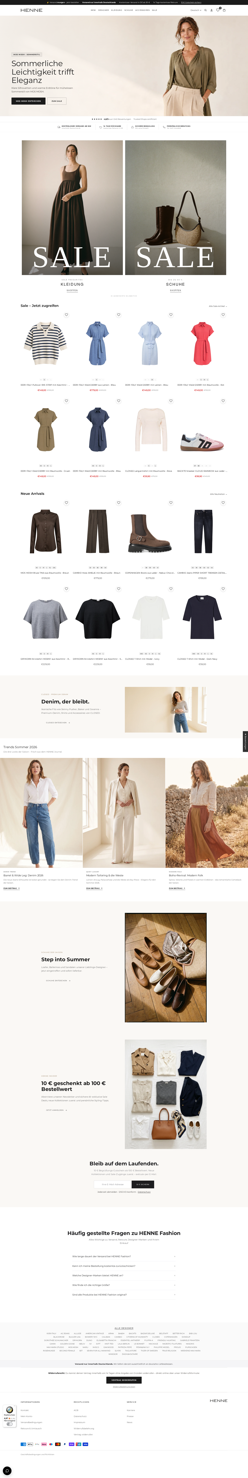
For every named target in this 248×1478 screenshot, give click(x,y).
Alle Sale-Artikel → (218, 306)
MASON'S (190, 1344)
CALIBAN (106, 1337)
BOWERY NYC (91, 1337)
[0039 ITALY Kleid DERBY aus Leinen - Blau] (98, 344)
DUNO (89, 1340)
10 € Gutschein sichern (191, 2)
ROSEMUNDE (49, 1351)
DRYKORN (77, 1340)
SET (81, 1351)
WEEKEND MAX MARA (190, 1351)
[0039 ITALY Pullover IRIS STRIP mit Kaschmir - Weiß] (46, 344)
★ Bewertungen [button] (245, 741)
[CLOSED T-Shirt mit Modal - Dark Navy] (202, 618)
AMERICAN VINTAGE (95, 1333)
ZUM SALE (57, 101)
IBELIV (82, 1344)
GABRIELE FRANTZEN (189, 1340)
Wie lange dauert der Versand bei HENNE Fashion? (124, 1256)
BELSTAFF (163, 1333)
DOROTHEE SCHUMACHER (56, 1340)
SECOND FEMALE (67, 1351)
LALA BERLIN (124, 1344)
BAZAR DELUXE (148, 1333)
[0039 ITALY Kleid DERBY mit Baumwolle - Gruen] (46, 430)
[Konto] (211, 10)
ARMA (111, 1333)
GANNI (53, 1344)
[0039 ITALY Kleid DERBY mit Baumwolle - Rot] (202, 344)
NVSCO (96, 1347)
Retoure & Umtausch (31, 1428)
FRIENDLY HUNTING (167, 1340)
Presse (130, 1416)
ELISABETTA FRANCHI (106, 1340)
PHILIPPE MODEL (161, 1347)
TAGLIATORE (130, 1351)
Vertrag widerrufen (124, 1380)
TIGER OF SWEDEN (149, 1351)
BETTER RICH (179, 1333)
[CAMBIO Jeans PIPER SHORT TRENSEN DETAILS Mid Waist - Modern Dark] (202, 532)
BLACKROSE (58, 1337)
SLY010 (118, 1351)
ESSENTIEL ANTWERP (130, 1340)
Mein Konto (26, 1416)
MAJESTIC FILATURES (172, 1344)
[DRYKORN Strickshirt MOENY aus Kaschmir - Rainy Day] (46, 618)
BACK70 (132, 1333)
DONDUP (186, 1337)
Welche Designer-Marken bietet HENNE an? (124, 1275)
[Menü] (14, 1406)
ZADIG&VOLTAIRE (130, 1354)
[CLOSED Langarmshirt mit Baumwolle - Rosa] (150, 430)
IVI (90, 1344)
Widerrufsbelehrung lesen (124, 1387)
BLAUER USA (75, 1337)
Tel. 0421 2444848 (174, 128)
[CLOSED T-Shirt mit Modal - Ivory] (150, 618)
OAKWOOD (108, 1347)
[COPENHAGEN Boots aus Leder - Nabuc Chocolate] (150, 532)
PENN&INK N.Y (142, 1347)
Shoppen (72, 290)
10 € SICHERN (142, 1184)
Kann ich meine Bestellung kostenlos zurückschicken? (124, 1266)
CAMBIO (118, 1337)
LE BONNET (139, 1344)
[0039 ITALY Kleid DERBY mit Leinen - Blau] (150, 344)
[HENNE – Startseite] (31, 10)
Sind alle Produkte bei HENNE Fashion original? (124, 1294)
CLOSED (156, 1337)
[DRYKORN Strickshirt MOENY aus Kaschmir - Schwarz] (98, 618)
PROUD (177, 1347)
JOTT (98, 1344)
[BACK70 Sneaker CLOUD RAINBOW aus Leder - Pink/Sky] (202, 430)
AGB (76, 1410)
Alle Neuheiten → (218, 494)
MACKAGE (153, 1344)
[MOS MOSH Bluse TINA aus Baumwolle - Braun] (46, 532)
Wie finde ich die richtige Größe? (124, 1285)
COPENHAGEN (170, 1337)
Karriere (131, 1410)
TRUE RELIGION (169, 1351)
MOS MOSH (73, 1347)
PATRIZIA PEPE (125, 1347)
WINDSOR (113, 1354)
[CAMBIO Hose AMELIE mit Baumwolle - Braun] (98, 532)
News (129, 1422)
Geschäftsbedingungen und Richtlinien (37, 1454)
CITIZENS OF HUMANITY (137, 1337)
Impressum (79, 1422)
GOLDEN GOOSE (67, 1344)
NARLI (85, 1347)
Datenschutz (144, 1192)
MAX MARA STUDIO (55, 1347)
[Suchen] (205, 10)
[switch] (9, 1424)
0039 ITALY (51, 1333)
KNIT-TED (109, 1344)
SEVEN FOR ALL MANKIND (98, 1351)
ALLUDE (77, 1333)
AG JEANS (65, 1333)
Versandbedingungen (31, 1422)
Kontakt (25, 1410)
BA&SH (121, 1333)
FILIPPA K (148, 1340)
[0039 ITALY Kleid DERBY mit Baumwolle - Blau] (98, 430)
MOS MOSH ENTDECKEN (28, 101)
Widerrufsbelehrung (84, 1428)
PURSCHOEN (191, 1347)
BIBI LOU (193, 1333)
